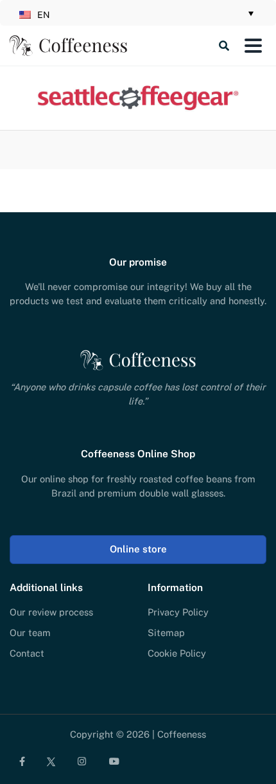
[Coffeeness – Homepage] (68, 45)
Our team (30, 632)
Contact (27, 653)
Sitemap (166, 632)
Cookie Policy (177, 653)
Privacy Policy (178, 611)
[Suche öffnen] (183, 45)
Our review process (51, 611)
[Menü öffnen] (252, 45)
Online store (138, 548)
